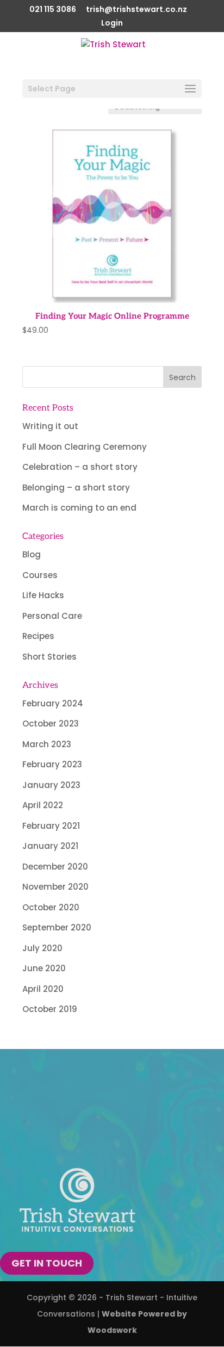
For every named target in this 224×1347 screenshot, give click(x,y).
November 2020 (55, 886)
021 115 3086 (52, 10)
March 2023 (46, 744)
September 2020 (56, 927)
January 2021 (50, 846)
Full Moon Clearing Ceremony (84, 446)
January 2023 (51, 785)
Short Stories (49, 656)
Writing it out (50, 426)
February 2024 (52, 703)
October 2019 (49, 1009)
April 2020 (43, 989)
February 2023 (52, 764)
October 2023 (50, 723)
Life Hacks (43, 595)
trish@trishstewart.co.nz (136, 10)
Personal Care (52, 616)
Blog (31, 554)
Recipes (38, 636)
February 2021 (51, 825)
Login (112, 23)
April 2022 (42, 805)
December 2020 (55, 866)
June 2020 (44, 968)
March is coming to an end (79, 507)
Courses (40, 575)
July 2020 (42, 948)
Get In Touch (46, 1263)
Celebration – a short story (80, 467)
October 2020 (50, 907)
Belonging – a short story (76, 487)
